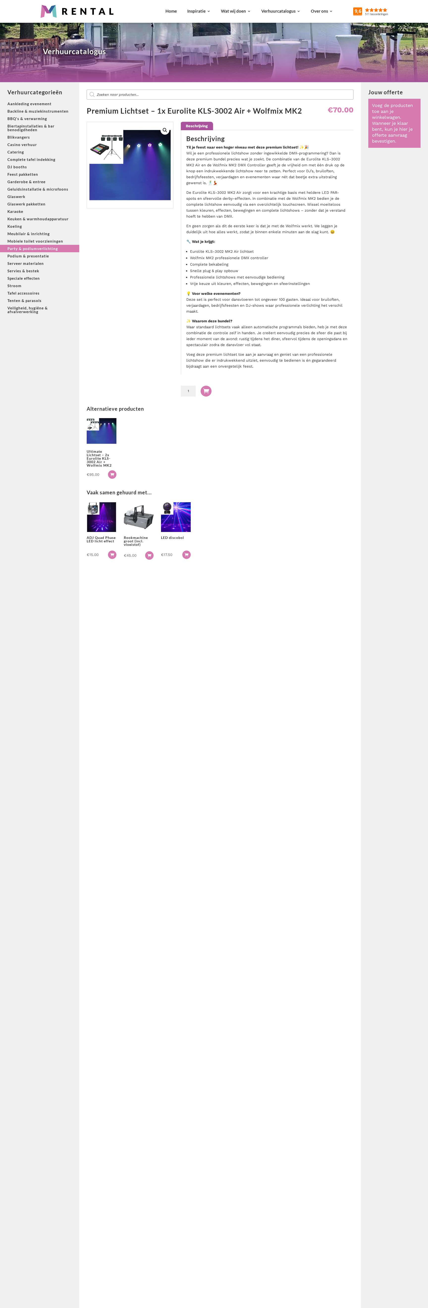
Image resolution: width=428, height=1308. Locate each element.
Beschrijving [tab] (197, 126)
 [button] (112, 475)
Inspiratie (196, 11)
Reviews (382, 11)
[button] (164, 130)
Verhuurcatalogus (278, 11)
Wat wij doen (233, 11)
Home (171, 11)
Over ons (319, 11)
